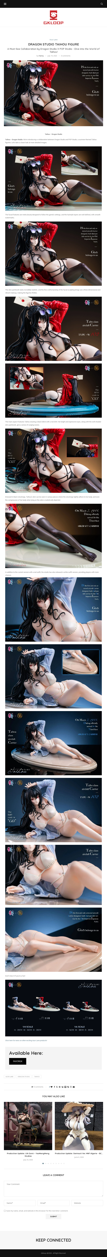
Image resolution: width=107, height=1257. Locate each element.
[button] (7, 1133)
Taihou (37, 1077)
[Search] (101, 4)
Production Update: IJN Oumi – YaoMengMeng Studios (28, 1154)
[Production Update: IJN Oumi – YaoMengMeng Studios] (28, 1126)
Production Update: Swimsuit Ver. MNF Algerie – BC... (79, 1153)
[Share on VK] (62, 1087)
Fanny (41, 56)
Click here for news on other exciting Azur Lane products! (26, 1040)
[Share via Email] (74, 1087)
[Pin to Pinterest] (59, 1087)
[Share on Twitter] (57, 1087)
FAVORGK (17, 1061)
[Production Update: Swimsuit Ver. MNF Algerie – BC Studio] (79, 1126)
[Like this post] (51, 1087)
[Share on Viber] (71, 1087)
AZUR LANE (9, 1077)
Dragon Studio (24, 1077)
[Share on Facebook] (54, 1087)
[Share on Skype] (68, 1087)
